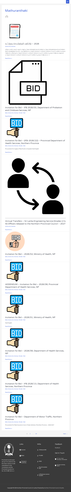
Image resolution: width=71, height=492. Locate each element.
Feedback (57, 448)
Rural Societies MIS (43, 467)
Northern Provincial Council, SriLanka (54, 488)
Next (65, 433)
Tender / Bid (22, 113)
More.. (12, 471)
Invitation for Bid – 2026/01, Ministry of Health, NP (30, 317)
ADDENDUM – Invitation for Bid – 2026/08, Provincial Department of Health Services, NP (31, 285)
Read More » (8, 58)
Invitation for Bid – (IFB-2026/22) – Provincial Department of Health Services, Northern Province (35, 142)
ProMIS (41, 455)
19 (36, 433)
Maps (22, 455)
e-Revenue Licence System (44, 475)
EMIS (40, 461)
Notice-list (8, 46)
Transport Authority (23, 462)
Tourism (23, 449)
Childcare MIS (42, 449)
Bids (6, 113)
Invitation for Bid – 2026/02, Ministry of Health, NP (30, 254)
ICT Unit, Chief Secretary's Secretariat (62, 459)
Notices (13, 46)
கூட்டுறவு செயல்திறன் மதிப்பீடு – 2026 (22, 44)
